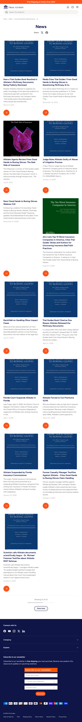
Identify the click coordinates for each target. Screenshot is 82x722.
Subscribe (40, 694)
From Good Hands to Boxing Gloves (24, 19)
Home (5, 19)
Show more (41, 608)
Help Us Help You (8, 717)
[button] (72, 7)
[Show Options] (54, 681)
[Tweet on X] (42, 32)
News (10, 19)
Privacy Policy (63, 717)
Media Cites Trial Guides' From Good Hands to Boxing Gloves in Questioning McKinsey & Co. (60, 82)
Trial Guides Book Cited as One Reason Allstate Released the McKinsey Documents (57, 323)
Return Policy (39, 717)
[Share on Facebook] (46, 32)
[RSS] (37, 19)
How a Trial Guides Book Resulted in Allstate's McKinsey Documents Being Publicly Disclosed (20, 82)
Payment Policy (50, 717)
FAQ (18, 717)
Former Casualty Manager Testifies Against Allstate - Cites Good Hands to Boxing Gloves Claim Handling (60, 475)
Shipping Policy (27, 717)
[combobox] (41, 12)
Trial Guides (11, 713)
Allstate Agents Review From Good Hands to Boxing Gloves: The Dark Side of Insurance (20, 162)
